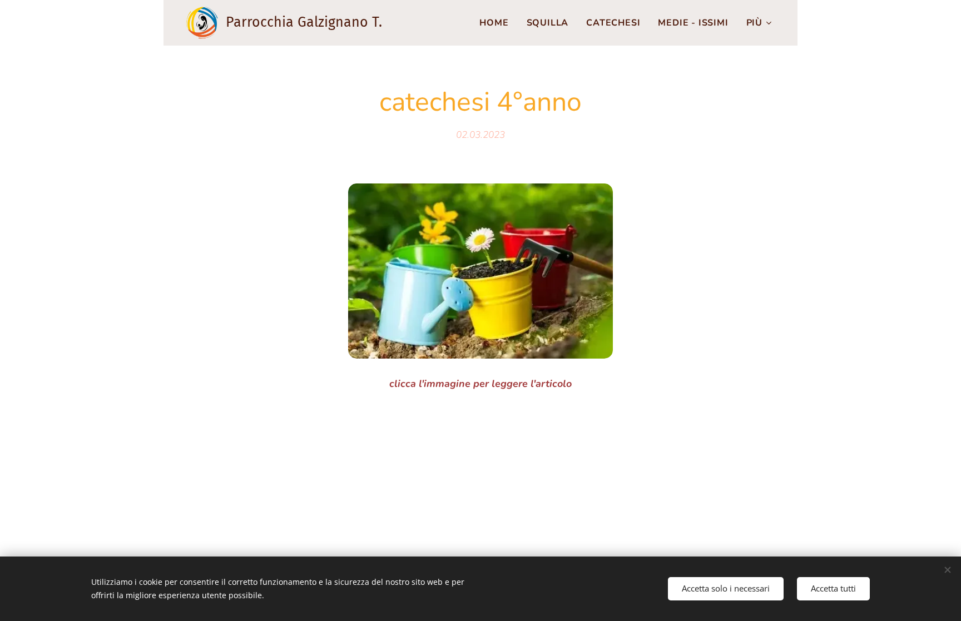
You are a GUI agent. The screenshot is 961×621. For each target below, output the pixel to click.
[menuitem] (497, 23)
